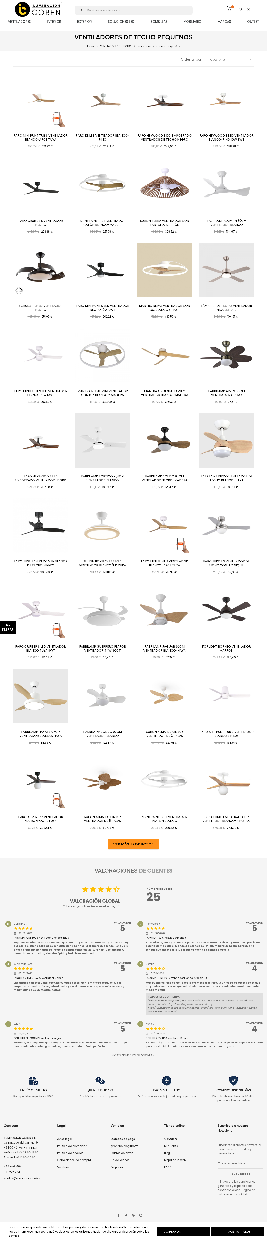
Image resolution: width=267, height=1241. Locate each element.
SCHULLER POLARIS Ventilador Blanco (167, 1038)
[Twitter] (126, 1215)
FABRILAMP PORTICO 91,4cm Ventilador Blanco (102, 478)
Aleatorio (231, 59)
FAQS (167, 1167)
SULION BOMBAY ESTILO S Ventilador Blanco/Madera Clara (102, 563)
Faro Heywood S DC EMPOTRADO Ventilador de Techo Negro (164, 137)
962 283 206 (12, 1166)
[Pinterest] (133, 1215)
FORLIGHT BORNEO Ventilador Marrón (226, 649)
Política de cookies (70, 1153)
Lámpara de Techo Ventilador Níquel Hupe (226, 308)
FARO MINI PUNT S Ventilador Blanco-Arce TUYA (164, 563)
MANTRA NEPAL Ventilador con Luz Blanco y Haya (164, 308)
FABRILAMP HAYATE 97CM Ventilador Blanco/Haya (41, 734)
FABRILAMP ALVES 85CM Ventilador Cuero (226, 393)
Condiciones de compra (74, 1160)
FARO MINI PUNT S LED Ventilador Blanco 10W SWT (40, 393)
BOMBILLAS (159, 21)
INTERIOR (54, 21)
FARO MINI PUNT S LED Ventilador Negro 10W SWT (102, 308)
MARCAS (224, 21)
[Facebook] (118, 1215)
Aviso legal (64, 1139)
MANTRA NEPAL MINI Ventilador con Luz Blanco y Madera (102, 393)
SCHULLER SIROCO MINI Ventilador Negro (37, 1038)
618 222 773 (12, 1172)
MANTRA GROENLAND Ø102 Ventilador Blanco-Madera (164, 393)
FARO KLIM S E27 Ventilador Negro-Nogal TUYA (40, 819)
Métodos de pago (123, 1139)
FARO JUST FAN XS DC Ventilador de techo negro (40, 563)
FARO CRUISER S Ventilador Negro (40, 223)
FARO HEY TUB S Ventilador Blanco (166, 937)
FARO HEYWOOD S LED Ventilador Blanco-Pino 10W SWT (226, 137)
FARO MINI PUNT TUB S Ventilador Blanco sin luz (227, 734)
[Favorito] (240, 10)
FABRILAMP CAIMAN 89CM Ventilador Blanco (226, 223)
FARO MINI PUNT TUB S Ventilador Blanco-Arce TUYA (41, 137)
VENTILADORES (19, 21)
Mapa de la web (175, 1160)
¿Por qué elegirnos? (124, 1146)
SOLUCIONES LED (121, 21)
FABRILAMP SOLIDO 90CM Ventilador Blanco (102, 734)
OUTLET (253, 21)
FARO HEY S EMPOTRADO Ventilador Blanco (38, 978)
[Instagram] (141, 1215)
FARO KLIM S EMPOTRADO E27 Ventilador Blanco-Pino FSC (226, 819)
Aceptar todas (239, 1232)
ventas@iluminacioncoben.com (26, 1178)
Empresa (117, 1167)
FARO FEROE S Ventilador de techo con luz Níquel (226, 563)
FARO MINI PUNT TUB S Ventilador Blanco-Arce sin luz (176, 978)
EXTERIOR (84, 21)
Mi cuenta (171, 1146)
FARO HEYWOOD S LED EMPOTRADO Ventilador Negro (40, 478)
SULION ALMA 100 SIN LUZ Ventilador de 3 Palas (164, 734)
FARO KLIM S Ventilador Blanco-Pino (102, 137)
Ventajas (63, 1167)
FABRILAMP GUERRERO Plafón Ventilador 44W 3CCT (102, 649)
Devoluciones (120, 1160)
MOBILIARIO (193, 21)
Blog (167, 1153)
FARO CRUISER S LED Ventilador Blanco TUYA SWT (40, 649)
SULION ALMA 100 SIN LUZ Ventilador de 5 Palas (102, 819)
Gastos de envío (122, 1153)
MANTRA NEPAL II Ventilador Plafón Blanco (164, 819)
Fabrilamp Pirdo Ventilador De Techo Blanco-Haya (227, 478)
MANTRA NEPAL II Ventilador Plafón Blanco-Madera (102, 223)
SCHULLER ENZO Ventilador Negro (41, 308)
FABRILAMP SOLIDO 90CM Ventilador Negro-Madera (164, 478)
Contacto (171, 1139)
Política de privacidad (72, 1146)
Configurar (172, 1232)
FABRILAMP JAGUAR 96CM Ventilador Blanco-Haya (164, 649)
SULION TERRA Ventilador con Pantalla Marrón (164, 223)
